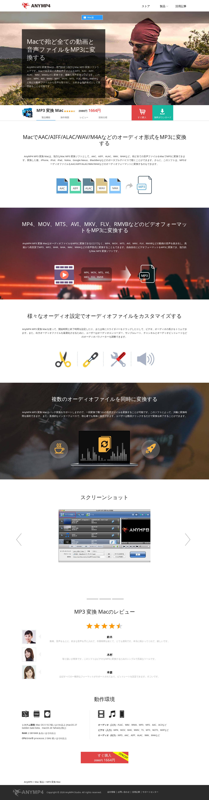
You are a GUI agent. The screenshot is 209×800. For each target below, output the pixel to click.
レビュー (84, 117)
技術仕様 (103, 117)
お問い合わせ (124, 792)
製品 (162, 6)
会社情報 (111, 792)
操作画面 (65, 117)
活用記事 (180, 6)
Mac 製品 (39, 781)
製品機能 (46, 117)
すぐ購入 (142, 117)
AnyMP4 (28, 781)
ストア (146, 6)
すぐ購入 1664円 (111, 757)
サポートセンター (150, 792)
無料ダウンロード (162, 117)
